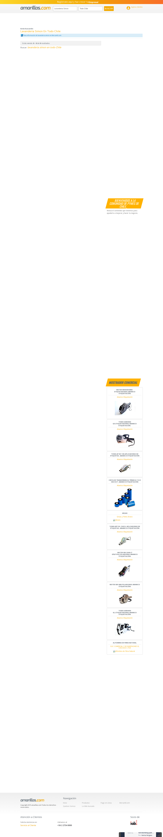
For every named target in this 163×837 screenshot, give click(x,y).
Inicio (65, 803)
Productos (86, 803)
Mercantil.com (124, 803)
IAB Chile (133, 822)
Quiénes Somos (69, 806)
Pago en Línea (106, 803)
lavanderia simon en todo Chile (44, 47)
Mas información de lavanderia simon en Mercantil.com (42, 35)
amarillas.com (35, 7)
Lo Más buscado (88, 806)
